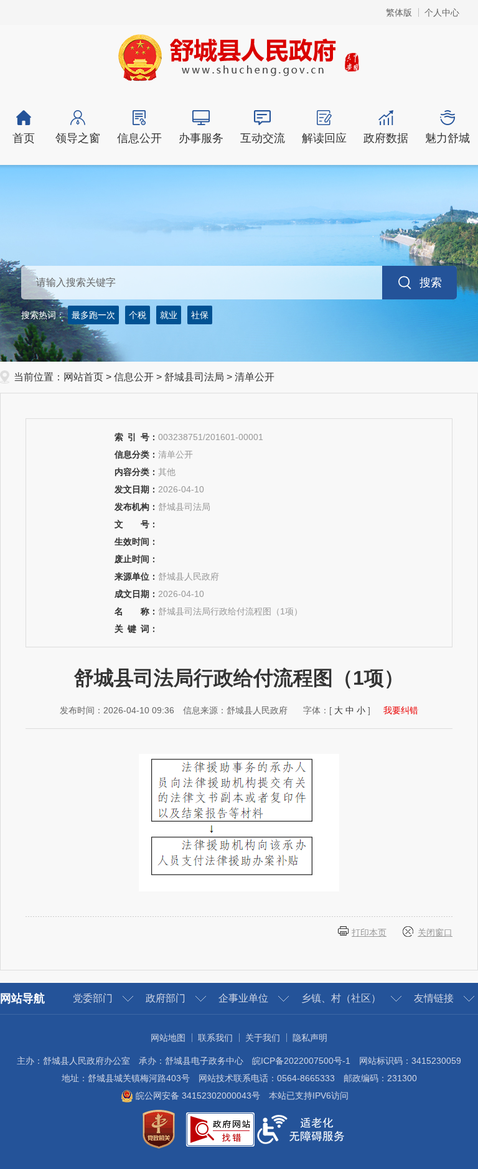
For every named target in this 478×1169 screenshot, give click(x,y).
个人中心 (441, 12)
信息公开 (139, 138)
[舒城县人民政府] (239, 57)
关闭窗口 (435, 932)
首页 (23, 138)
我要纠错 (400, 710)
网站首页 (83, 377)
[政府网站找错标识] (220, 1129)
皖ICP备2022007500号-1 (301, 1061)
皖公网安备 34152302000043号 (196, 1096)
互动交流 (262, 138)
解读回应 (324, 138)
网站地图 (168, 1038)
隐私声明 (310, 1038)
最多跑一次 (93, 315)
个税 (137, 315)
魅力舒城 (447, 138)
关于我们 (262, 1038)
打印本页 (369, 932)
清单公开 (254, 377)
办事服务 (201, 138)
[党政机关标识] (159, 1129)
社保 (200, 315)
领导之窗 (77, 138)
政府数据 (385, 138)
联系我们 (215, 1038)
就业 (168, 315)
